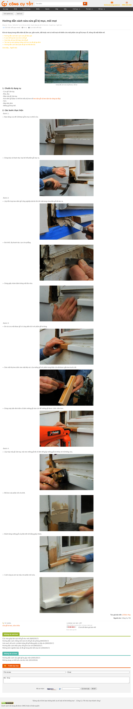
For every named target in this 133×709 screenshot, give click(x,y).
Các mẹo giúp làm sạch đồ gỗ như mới (15, 638)
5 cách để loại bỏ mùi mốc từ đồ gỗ (15, 38)
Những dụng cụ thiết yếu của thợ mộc (15, 660)
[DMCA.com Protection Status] (7, 703)
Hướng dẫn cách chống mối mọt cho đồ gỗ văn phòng (21, 641)
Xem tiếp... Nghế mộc (9, 48)
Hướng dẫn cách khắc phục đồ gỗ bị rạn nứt (17, 645)
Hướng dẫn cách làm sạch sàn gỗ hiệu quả (18, 36)
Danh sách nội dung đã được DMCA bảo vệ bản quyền (20, 706)
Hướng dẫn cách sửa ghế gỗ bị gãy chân (16, 658)
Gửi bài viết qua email (12, 27)
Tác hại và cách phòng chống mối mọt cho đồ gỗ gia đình (22, 42)
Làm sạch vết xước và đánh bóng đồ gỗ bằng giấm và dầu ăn (23, 643)
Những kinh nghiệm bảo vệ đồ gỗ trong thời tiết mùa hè (21, 648)
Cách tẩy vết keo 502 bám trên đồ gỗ (16, 40)
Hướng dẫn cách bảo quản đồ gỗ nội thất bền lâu (19, 44)
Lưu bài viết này (35, 27)
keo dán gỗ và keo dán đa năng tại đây (46, 98)
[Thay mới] (60, 689)
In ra (25, 27)
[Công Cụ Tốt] (17, 6)
